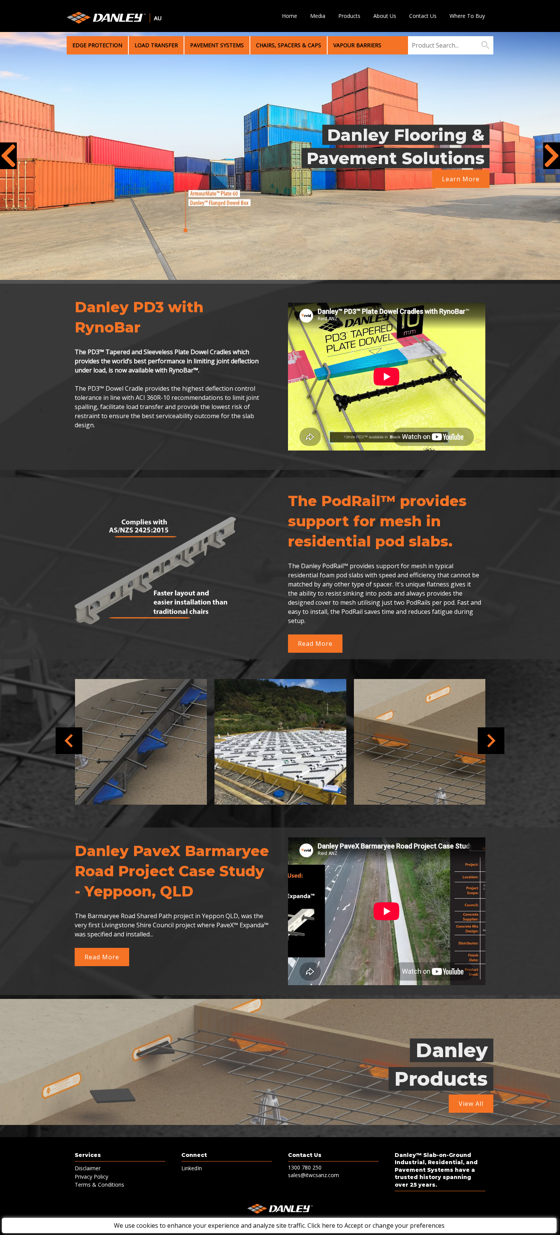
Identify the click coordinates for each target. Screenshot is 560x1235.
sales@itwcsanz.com (313, 1175)
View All (471, 1103)
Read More (315, 643)
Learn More (461, 179)
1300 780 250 (305, 1167)
